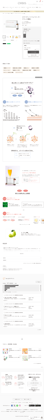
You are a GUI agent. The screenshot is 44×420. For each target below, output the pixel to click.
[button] (41, 417)
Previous (4, 24)
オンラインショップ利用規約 (5, 411)
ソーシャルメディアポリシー (30, 411)
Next (19, 24)
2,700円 (24, 35)
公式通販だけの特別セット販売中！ (22, 11)
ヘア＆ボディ (19, 402)
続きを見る (21, 253)
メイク (19, 7)
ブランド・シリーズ (12, 8)
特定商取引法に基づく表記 (34, 409)
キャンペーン (7, 7)
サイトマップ (22, 412)
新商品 (4, 7)
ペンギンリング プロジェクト (39, 411)
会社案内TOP (8, 409)
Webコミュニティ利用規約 (13, 411)
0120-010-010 (36, 378)
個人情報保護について (27, 409)
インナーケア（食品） (28, 8)
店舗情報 (37, 7)
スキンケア (16, 7)
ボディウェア (33, 7)
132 (15, 283)
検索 (29, 4)
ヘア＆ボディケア (23, 7)
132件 (25, 25)
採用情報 (12, 409)
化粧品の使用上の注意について (18, 409)
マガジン (40, 7)
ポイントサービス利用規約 (21, 411)
